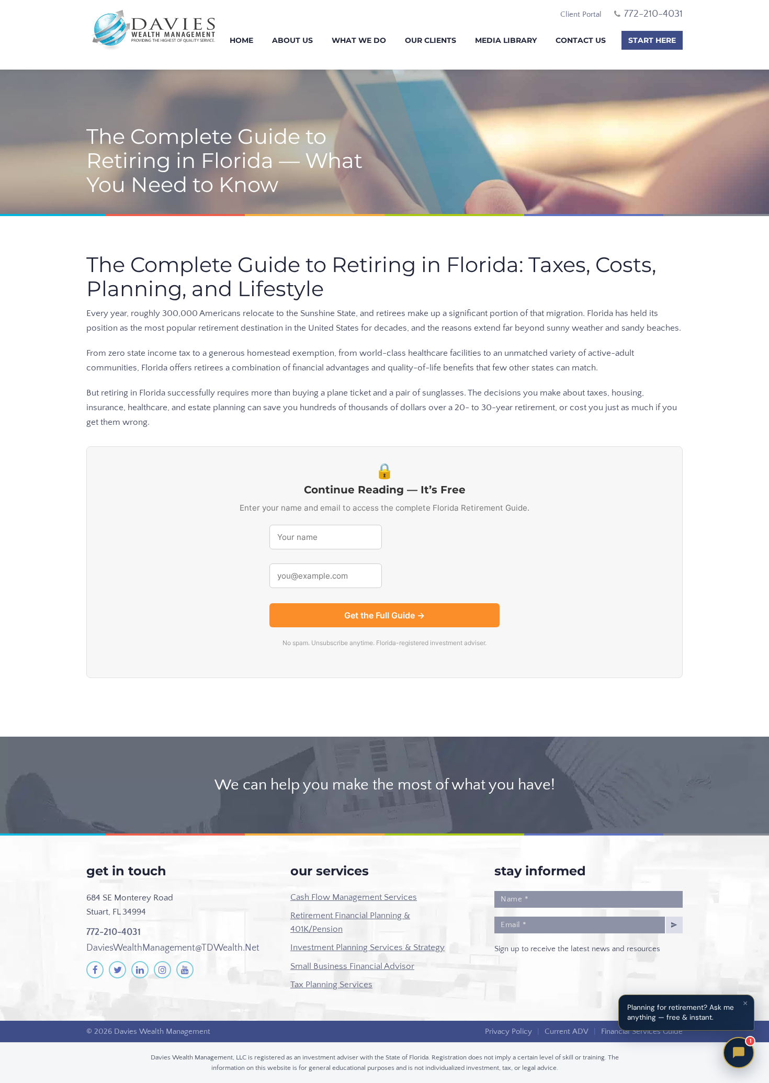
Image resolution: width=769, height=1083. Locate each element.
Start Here (652, 40)
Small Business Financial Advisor (352, 966)
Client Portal (581, 14)
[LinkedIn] (140, 969)
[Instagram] (162, 969)
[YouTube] (185, 969)
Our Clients (430, 40)
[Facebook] (95, 969)
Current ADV (567, 1031)
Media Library (506, 40)
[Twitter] (117, 969)
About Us (292, 40)
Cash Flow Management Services (353, 897)
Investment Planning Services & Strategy (367, 947)
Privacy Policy (508, 1031)
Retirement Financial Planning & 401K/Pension (350, 922)
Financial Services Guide (642, 1031)
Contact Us (581, 40)
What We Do (359, 40)
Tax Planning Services (331, 984)
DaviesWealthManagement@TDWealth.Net (172, 948)
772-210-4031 (113, 932)
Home (241, 40)
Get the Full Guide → (384, 615)
